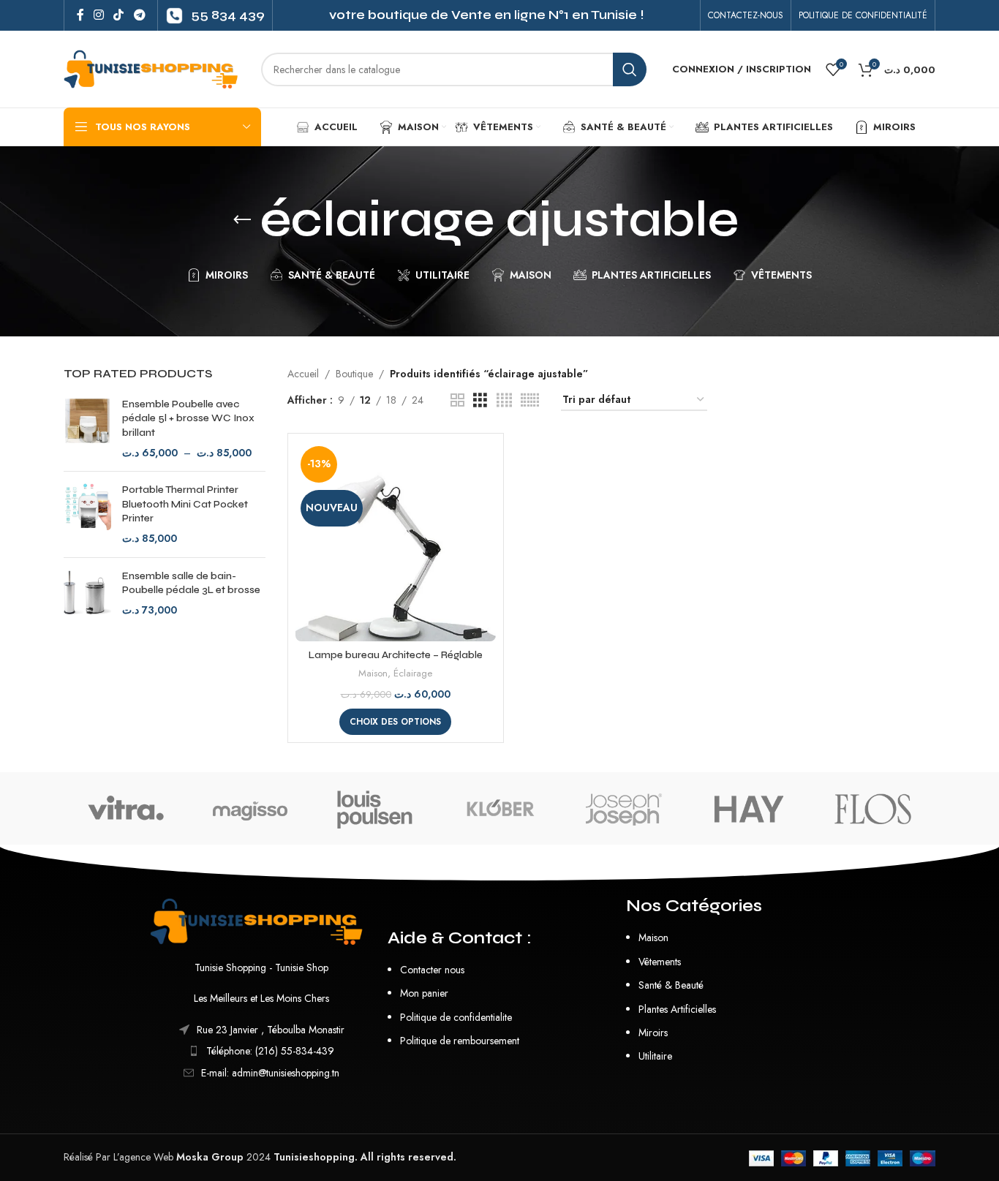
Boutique (354, 373)
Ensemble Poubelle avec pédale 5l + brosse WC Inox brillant (188, 418)
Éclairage (412, 673)
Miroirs (653, 1032)
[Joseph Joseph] (624, 808)
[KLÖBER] (499, 808)
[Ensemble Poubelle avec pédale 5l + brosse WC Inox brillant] (87, 428)
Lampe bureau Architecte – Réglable (396, 655)
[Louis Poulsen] (375, 808)
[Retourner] (242, 220)
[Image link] (261, 920)
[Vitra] (126, 808)
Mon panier (424, 993)
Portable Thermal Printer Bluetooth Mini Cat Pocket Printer (185, 503)
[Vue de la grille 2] (457, 400)
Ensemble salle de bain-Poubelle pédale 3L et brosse (191, 583)
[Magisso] (250, 808)
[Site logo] (155, 68)
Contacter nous (432, 969)
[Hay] (748, 808)
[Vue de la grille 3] (480, 400)
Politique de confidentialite (456, 1017)
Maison (373, 673)
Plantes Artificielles (677, 1009)
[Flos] (873, 808)
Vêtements (659, 961)
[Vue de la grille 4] (504, 400)
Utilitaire (655, 1056)
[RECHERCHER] (629, 69)
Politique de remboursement (459, 1040)
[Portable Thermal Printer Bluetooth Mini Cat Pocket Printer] (87, 514)
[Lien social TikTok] (119, 15)
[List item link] (261, 1051)
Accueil (303, 373)
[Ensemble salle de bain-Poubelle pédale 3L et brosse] (87, 593)
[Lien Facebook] (80, 15)
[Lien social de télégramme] (139, 15)
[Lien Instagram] (98, 15)
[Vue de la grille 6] (530, 400)
